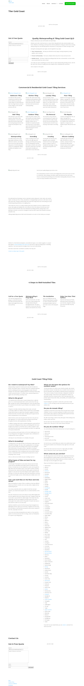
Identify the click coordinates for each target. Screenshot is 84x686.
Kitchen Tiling (33, 95)
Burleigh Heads (48, 491)
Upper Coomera (48, 609)
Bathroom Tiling (16, 95)
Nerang (46, 566)
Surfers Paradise (48, 599)
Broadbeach (47, 488)
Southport (47, 594)
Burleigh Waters (48, 493)
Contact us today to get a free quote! (16, 251)
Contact (61, 3)
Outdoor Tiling (33, 114)
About (48, 3)
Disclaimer (10, 685)
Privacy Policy (11, 682)
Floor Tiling (68, 95)
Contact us (46, 403)
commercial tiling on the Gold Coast (21, 244)
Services (54, 3)
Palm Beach (47, 580)
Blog (9, 680)
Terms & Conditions (12, 683)
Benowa (46, 476)
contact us (64, 625)
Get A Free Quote (70, 3)
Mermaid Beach (48, 551)
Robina (46, 589)
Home (43, 3)
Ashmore (47, 470)
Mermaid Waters (48, 553)
